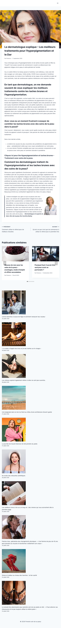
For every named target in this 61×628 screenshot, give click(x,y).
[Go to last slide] (4, 263)
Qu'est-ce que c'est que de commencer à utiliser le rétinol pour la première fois (46, 229)
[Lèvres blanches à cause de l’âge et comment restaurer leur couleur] (30, 302)
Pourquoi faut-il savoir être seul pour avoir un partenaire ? (45, 267)
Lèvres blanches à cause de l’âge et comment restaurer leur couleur (23, 316)
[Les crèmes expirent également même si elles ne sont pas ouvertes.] (30, 366)
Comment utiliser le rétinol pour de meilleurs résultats (13, 229)
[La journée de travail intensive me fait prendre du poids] (30, 429)
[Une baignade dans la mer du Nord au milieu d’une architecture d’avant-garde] (30, 398)
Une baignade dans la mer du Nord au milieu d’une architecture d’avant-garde (27, 412)
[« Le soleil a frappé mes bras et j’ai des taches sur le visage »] (30, 334)
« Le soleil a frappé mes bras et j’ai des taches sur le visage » (21, 348)
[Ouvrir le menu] (57, 3)
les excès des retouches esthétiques (13, 475)
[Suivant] (56, 263)
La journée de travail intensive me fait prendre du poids (19, 444)
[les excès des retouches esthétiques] (30, 461)
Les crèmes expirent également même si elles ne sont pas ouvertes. (23, 380)
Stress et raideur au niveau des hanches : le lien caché (19, 575)
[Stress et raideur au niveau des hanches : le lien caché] (30, 561)
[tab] (27, 281)
